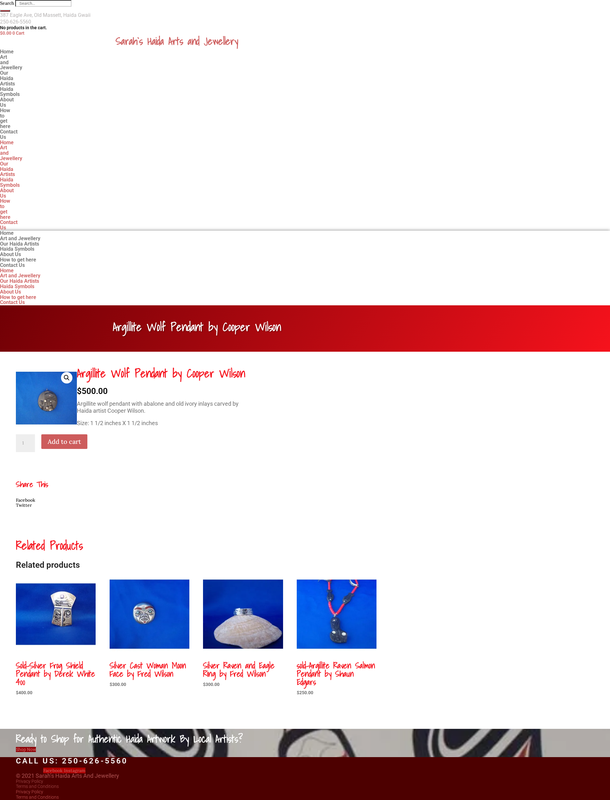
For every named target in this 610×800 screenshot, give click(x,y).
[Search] (5, 11)
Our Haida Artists (7, 169)
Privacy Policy (29, 781)
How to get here (5, 118)
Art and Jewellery (11, 62)
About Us (7, 193)
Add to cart (64, 441)
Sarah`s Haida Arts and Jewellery (177, 41)
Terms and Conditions (37, 786)
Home (7, 142)
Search (7, 3)
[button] (66, 377)
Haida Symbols (10, 182)
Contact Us (8, 134)
